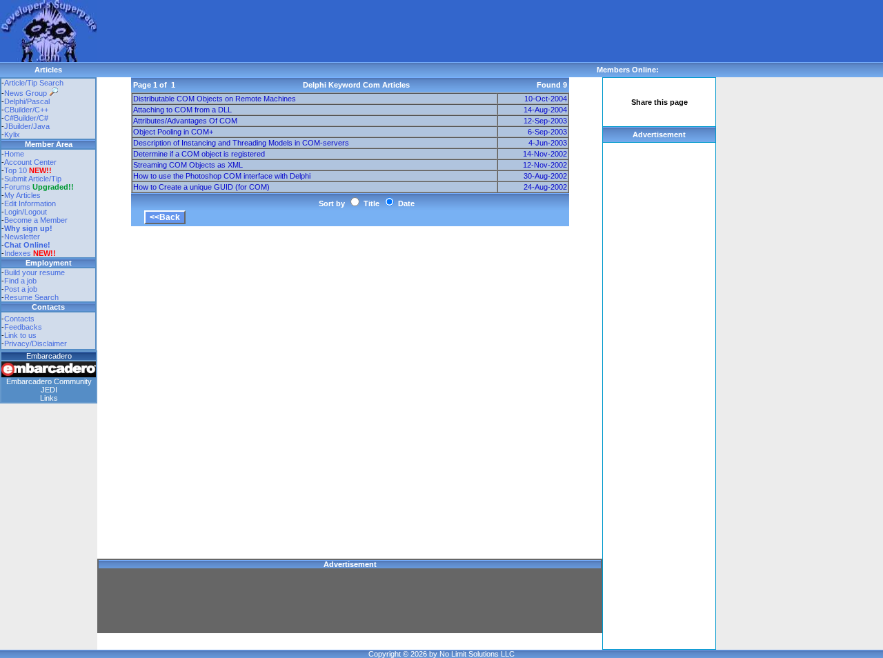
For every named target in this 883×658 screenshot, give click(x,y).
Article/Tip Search (33, 83)
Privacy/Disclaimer (35, 343)
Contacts (19, 319)
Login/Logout (25, 212)
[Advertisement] (348, 31)
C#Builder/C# (26, 118)
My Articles (22, 195)
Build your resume (34, 272)
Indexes (17, 253)
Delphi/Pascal (27, 101)
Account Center (30, 162)
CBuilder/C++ (26, 110)
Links (49, 398)
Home (14, 154)
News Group (26, 93)
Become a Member (36, 220)
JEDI (49, 390)
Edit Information (30, 203)
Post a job (20, 289)
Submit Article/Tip (32, 179)
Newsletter (22, 236)
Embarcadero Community (49, 381)
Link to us (20, 335)
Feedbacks (23, 327)
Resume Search (31, 297)
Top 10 (15, 170)
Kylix (12, 134)
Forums (39, 187)
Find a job (20, 281)
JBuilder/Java (27, 126)
